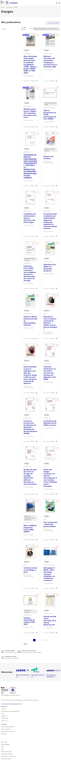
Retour (26, 644)
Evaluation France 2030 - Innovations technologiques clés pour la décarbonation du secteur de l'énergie (30, 273)
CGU (2, 747)
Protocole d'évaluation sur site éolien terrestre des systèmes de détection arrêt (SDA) (50, 373)
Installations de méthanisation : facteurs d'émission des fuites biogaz (30, 218)
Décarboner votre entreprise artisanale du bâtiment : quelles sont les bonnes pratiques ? (50, 323)
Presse (3, 734)
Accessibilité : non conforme (8, 756)
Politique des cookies (6, 751)
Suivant (49, 640)
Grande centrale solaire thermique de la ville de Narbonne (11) (50, 620)
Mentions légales (5, 744)
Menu (59, 2)
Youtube (3, 721)
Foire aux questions (6, 729)
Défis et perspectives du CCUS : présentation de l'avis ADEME (50, 115)
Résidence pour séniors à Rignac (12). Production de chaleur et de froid (30, 113)
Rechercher (56, 2)
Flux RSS (3, 709)
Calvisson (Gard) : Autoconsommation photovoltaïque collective (30, 321)
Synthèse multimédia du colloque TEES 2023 (29, 621)
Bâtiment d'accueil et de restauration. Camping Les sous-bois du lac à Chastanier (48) (50, 61)
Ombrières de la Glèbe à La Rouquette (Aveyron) (50, 268)
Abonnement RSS (54, 23)
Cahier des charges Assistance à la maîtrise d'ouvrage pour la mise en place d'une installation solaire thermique (50, 478)
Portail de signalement (7, 727)
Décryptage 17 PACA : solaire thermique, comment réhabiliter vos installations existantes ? (49, 574)
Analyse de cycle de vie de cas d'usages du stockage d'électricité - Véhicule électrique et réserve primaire (30, 477)
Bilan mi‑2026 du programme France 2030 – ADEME (30, 529)
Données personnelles (6, 754)
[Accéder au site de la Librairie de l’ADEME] (13, 3)
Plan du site (4, 742)
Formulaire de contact (7, 731)
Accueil (2, 7)
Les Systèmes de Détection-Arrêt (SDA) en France (50, 423)
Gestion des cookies (6, 759)
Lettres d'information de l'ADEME (9, 711)
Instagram (4, 718)
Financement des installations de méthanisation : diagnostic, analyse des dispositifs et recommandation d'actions (50, 221)
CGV (2, 749)
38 (46, 640)
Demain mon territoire (49, 157)
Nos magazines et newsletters (51, 675)
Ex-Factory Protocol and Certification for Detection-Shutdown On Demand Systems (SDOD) (30, 427)
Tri (30, 28)
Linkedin (3, 716)
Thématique (9, 7)
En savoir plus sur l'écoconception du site (11, 704)
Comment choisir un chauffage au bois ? (30, 570)
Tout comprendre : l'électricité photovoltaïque (50, 524)
